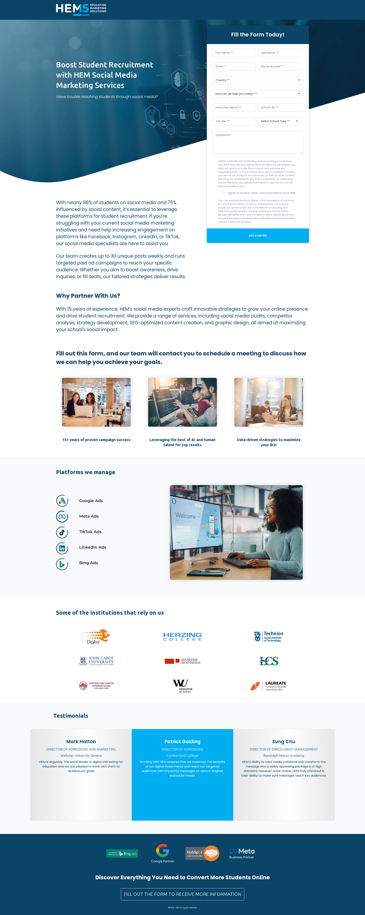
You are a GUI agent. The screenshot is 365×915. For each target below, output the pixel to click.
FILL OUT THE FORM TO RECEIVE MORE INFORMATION (182, 894)
